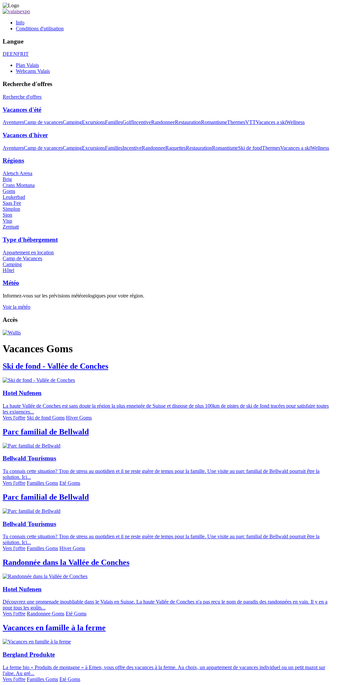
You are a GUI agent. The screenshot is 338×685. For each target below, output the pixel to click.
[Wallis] (12, 332)
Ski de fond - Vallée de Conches (55, 366)
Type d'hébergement (30, 239)
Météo (11, 282)
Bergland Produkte (29, 654)
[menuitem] (175, 23)
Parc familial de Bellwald (46, 431)
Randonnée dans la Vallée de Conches (66, 562)
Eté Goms (69, 483)
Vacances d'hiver (25, 135)
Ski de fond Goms (46, 417)
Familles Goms (42, 483)
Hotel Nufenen (22, 392)
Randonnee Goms (45, 613)
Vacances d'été (22, 109)
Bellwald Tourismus (29, 458)
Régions (13, 160)
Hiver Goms (79, 417)
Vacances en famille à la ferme (54, 627)
